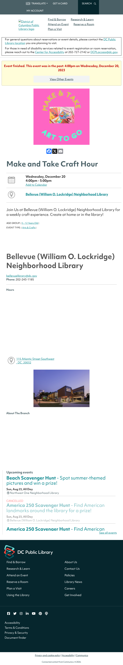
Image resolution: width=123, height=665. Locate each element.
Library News (73, 582)
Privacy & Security (16, 632)
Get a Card (60, 3)
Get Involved (73, 595)
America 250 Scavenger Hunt (55, 507)
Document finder (15, 637)
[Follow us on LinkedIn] (27, 613)
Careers (70, 588)
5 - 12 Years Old (30, 223)
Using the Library (18, 595)
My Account (35, 10)
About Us (71, 562)
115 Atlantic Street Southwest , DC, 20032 (35, 360)
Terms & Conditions (17, 627)
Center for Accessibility (49, 52)
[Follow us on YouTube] (34, 613)
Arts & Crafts (28, 227)
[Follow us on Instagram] (21, 613)
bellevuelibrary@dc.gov (21, 276)
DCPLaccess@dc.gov (103, 52)
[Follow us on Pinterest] (40, 613)
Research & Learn (82, 19)
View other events (61, 79)
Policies (70, 575)
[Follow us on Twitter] (14, 613)
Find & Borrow (57, 19)
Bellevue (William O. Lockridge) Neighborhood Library (67, 194)
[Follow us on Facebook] (8, 613)
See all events (108, 533)
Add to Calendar (36, 185)
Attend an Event (58, 24)
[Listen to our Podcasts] (46, 613)
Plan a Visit (55, 29)
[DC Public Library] (28, 551)
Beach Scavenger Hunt (56, 480)
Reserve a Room (84, 24)
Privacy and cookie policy (47, 655)
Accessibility (12, 623)
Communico (82, 655)
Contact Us (72, 569)
